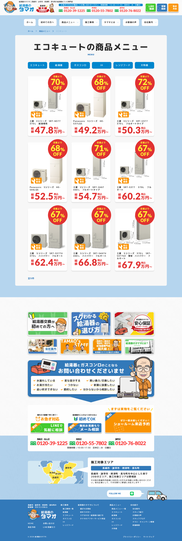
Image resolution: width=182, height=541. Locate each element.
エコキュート (37, 65)
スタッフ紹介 (138, 512)
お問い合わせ (49, 523)
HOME (31, 523)
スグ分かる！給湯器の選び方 (92, 515)
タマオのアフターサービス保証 (92, 518)
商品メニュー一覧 (119, 509)
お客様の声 (137, 515)
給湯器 (59, 65)
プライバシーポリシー (132, 537)
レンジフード (123, 65)
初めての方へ (85, 512)
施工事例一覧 (68, 509)
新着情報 (136, 525)
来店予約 (32, 527)
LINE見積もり (49, 527)
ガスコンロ (80, 65)
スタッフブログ (139, 518)
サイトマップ (148, 537)
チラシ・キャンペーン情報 (143, 522)
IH (101, 65)
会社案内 (136, 509)
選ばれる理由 (85, 509)
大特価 (144, 65)
